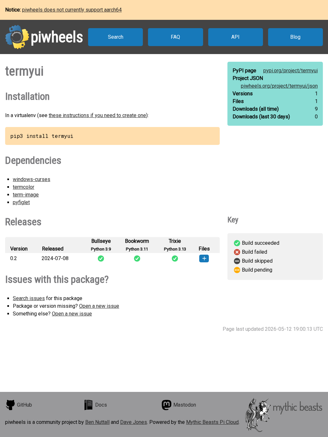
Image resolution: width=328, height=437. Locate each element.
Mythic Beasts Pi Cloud (212, 422)
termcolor (23, 187)
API (235, 37)
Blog (295, 37)
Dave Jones (133, 422)
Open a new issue (99, 306)
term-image (26, 195)
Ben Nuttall (97, 422)
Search (115, 37)
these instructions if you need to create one (97, 115)
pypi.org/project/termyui (290, 71)
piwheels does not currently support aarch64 (72, 10)
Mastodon (184, 405)
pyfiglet (21, 202)
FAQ (175, 37)
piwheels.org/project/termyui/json (279, 86)
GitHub (24, 405)
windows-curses (31, 179)
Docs (101, 405)
